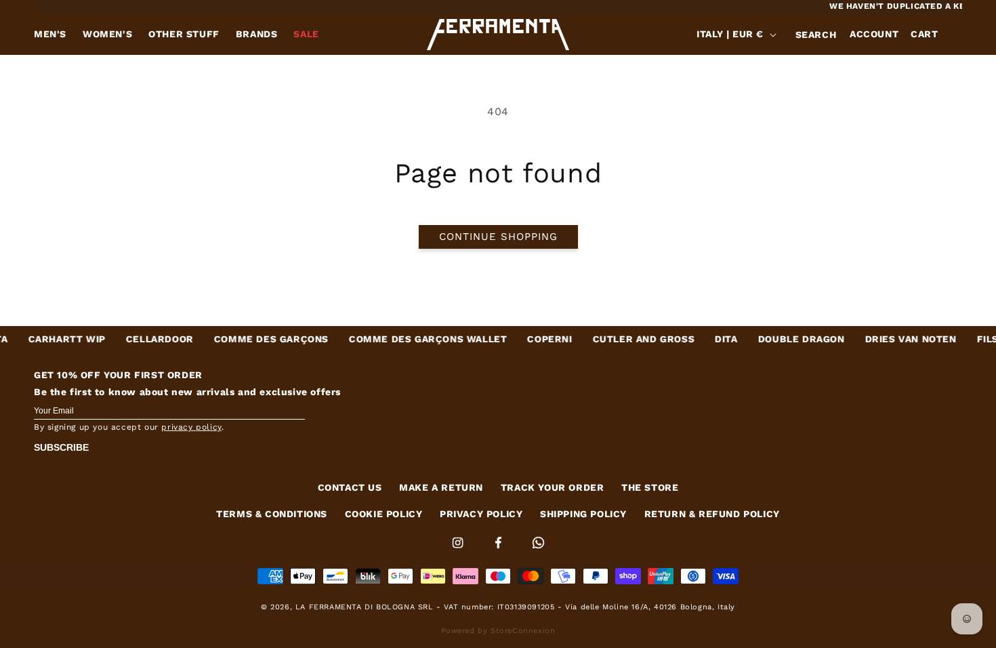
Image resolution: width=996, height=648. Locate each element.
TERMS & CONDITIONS (271, 513)
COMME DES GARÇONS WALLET (414, 338)
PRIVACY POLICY (481, 513)
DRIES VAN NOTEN (896, 338)
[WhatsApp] (538, 551)
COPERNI (536, 338)
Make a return (441, 487)
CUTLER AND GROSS (630, 338)
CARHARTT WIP (52, 338)
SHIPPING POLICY (583, 513)
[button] (816, 34)
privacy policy (191, 427)
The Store (649, 487)
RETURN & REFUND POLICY (712, 513)
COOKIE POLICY (384, 513)
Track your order (552, 487)
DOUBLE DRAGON (787, 338)
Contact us (350, 487)
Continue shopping (498, 236)
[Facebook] (500, 551)
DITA (712, 338)
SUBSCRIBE (61, 447)
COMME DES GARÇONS (258, 338)
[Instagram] (459, 551)
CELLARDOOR (146, 338)
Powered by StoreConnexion (498, 630)
